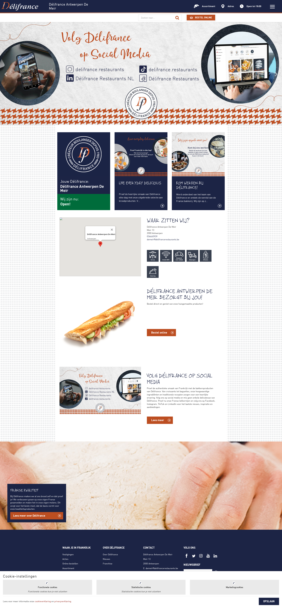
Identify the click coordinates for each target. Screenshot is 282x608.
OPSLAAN (269, 601)
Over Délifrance (110, 554)
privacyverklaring (62, 601)
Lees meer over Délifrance (29, 515)
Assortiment (68, 568)
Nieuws (106, 559)
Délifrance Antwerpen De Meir (157, 554)
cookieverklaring (43, 601)
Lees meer (157, 420)
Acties (65, 559)
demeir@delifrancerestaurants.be (163, 239)
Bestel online (159, 332)
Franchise (107, 563)
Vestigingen (68, 554)
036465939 (152, 236)
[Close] (111, 229)
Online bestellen (70, 563)
